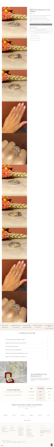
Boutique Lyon (3, 430)
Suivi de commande (29, 432)
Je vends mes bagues (21, 434)
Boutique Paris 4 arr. (4, 429)
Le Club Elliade (20, 435)
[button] (2, 445)
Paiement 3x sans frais (21, 429)
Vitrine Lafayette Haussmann (5, 431)
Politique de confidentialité (13, 441)
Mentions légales (18, 441)
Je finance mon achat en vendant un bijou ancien (40, 32)
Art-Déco (14, 415)
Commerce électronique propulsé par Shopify (6, 441)
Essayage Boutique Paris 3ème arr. (41, 29)
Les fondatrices (12, 427)
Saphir (48, 415)
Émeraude (31, 415)
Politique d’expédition (14, 442)
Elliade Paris (5, 440)
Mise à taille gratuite (20, 427)
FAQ (27, 427)
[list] (27, 327)
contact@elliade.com (29, 434)
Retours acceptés (20, 431)
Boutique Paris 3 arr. (4, 427)
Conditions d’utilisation (19, 442)
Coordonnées (4, 442)
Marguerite (5, 415)
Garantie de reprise (20, 432)
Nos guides (28, 431)
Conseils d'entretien (29, 430)
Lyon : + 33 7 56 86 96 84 (30, 436)
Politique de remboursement (8, 442)
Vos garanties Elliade (12, 430)
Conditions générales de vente (23, 441)
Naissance (40, 415)
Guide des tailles (29, 429)
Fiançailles (23, 415)
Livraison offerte (20, 430)
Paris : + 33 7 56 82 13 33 (30, 435)
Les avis (11, 429)
